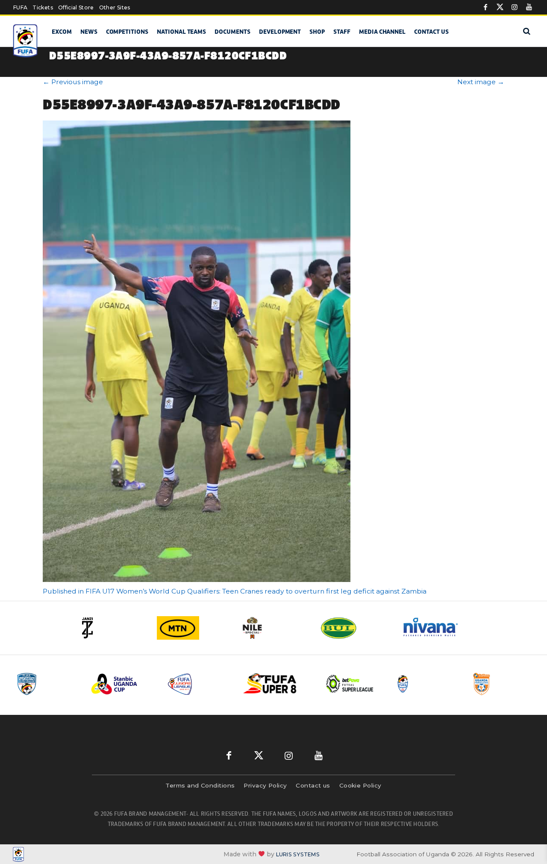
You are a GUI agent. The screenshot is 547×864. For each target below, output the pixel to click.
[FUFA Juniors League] (199, 684)
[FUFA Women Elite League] (46, 684)
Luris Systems (298, 854)
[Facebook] (485, 7)
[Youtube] (529, 7)
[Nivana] (435, 628)
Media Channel (382, 31)
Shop (317, 31)
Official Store (76, 7)
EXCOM (62, 31)
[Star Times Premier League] (503, 684)
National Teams (181, 31)
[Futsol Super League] (351, 684)
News (88, 31)
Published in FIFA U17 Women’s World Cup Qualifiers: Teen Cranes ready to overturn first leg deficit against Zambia (234, 591)
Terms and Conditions (200, 785)
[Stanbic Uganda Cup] (123, 684)
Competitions (127, 31)
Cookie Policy (360, 785)
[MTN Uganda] (192, 628)
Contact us (431, 31)
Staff (341, 31)
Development (280, 31)
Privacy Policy (265, 785)
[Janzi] (111, 628)
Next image (480, 82)
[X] (500, 7)
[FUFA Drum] (427, 684)
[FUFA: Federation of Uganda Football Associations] (25, 41)
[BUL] (354, 628)
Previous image (73, 82)
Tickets (42, 7)
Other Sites (114, 7)
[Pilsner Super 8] (275, 684)
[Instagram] (514, 7)
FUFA (20, 7)
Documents (232, 31)
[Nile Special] (273, 628)
